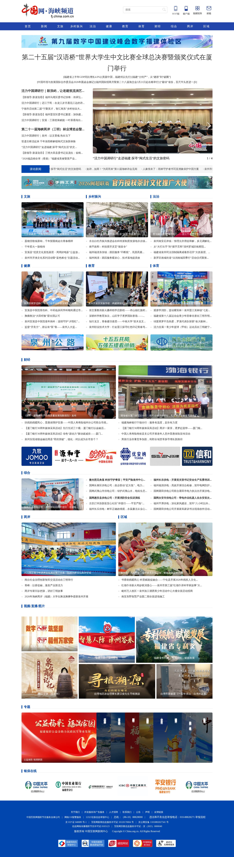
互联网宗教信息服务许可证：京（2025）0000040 (138, 826)
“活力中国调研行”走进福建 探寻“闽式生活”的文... (49, 147)
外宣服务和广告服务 (94, 812)
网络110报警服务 (72, 817)
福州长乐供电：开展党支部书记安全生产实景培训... (183, 479)
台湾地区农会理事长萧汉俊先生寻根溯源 (117, 693)
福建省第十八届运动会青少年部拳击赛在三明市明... (183, 315)
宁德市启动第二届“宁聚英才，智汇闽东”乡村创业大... (51, 108)
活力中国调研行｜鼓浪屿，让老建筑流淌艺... (52, 90)
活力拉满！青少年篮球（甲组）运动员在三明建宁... (183, 326)
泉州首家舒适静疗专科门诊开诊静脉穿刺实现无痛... (51, 303)
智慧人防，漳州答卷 (106, 657)
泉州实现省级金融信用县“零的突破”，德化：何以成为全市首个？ (61, 439)
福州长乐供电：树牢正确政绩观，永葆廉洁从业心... (118, 508)
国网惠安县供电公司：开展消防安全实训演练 (114, 497)
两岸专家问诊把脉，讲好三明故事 (44, 590)
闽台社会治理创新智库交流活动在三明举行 (49, 579)
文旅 (60, 26)
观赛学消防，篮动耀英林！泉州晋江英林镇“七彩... (182, 310)
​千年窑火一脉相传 (35, 246)
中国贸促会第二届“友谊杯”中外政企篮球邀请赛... (179, 303)
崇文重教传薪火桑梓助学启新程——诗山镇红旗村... (118, 310)
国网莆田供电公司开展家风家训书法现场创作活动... (183, 508)
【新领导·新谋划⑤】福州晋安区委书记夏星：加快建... (52, 114)
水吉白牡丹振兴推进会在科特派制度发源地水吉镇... (118, 241)
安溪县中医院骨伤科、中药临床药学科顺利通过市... (54, 310)
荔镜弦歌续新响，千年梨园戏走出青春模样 (49, 241)
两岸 (190, 26)
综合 (174, 26)
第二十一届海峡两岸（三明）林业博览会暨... (52, 129)
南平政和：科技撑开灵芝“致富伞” (108, 246)
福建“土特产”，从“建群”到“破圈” (151, 77)
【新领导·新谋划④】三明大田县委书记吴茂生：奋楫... (52, 152)
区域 (206, 26)
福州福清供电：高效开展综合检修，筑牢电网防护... (183, 485)
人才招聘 (113, 812)
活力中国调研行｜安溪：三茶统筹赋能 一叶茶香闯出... (52, 120)
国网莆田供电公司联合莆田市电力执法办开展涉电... (183, 490)
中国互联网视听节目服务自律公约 (43, 817)
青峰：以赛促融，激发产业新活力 (44, 585)
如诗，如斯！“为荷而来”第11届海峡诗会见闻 (51, 169)
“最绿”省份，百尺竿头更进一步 (178, 82)
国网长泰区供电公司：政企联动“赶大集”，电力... (116, 485)
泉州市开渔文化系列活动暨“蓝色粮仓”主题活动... (52, 257)
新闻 (44, 26)
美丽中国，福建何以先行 (116, 77)
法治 (93, 26)
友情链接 (158, 812)
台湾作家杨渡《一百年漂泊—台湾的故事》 (184, 693)
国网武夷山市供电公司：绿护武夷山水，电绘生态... (118, 490)
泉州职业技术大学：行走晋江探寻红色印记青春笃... (118, 326)
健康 (109, 26)
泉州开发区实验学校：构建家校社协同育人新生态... (115, 303)
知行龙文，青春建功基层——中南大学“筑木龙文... (117, 321)
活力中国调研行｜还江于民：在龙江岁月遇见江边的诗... (53, 103)
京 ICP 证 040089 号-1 (76, 822)
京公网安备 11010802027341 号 (153, 822)
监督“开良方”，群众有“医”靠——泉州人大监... (51, 326)
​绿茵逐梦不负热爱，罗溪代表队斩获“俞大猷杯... (181, 321)
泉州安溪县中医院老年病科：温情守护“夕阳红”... (52, 321)
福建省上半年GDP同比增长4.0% (82, 77)
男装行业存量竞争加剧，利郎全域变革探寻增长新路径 (152, 439)
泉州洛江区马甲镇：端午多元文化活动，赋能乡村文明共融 (152, 572)
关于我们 (75, 812)
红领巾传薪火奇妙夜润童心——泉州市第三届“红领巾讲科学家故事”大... (161, 585)
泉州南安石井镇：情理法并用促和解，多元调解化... (183, 241)
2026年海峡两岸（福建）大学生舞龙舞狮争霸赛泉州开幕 (56, 596)
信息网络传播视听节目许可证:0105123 (91, 826)
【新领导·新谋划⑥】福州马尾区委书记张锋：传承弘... (52, 97)
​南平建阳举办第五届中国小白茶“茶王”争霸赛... (113, 234)
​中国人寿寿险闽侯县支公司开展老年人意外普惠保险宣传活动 (155, 433)
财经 (158, 26)
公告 (138, 812)
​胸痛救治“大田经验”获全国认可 (42, 315)
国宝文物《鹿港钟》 (49, 693)
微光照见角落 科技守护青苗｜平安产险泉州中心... (117, 479)
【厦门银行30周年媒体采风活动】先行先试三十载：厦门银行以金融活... (65, 428)
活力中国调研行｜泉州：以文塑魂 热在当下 (46, 135)
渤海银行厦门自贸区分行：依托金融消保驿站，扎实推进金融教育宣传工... (160, 415)
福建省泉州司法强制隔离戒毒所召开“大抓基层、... (182, 252)
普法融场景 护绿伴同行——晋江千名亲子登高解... (179, 234)
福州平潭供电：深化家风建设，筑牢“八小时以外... (182, 503)
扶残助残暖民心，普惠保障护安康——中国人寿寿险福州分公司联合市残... (66, 422)
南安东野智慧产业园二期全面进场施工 (143, 596)
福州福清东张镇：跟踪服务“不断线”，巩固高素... (116, 252)
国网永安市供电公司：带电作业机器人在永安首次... (183, 497)
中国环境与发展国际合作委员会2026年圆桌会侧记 (66, 82)
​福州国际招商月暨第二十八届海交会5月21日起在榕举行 (127, 82)
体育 (141, 26)
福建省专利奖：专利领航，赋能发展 (174, 657)
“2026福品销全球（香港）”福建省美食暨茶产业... (49, 158)
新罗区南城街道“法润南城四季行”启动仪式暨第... (181, 257)
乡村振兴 (76, 26)
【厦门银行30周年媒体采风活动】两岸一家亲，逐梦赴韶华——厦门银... (161, 428)
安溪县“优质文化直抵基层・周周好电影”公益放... (52, 252)
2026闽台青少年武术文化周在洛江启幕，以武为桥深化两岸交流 (57, 572)
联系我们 (127, 812)
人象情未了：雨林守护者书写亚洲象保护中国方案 (110, 169)
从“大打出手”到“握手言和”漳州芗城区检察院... (180, 246)
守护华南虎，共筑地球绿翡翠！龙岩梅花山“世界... (50, 234)
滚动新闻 (35, 169)
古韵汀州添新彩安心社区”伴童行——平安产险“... (116, 503)
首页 (28, 26)
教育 (125, 26)
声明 (147, 812)
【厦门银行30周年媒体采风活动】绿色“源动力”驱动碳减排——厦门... (64, 433)
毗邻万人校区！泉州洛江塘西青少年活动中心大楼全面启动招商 (157, 590)
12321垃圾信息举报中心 (97, 817)
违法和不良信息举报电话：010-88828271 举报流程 (177, 817)
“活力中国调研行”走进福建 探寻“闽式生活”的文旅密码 (131, 158)
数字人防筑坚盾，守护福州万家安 (49, 646)
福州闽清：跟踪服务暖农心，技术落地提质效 (114, 257)
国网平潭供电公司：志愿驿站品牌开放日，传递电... (51, 507)
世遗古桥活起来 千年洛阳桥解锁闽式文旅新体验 (48, 141)
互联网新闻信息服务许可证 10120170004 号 (112, 822)
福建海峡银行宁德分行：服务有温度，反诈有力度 (149, 422)
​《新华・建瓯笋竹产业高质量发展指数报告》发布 (50, 415)
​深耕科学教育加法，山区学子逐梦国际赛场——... (117, 315)
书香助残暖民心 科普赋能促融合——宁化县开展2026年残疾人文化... (159, 579)
